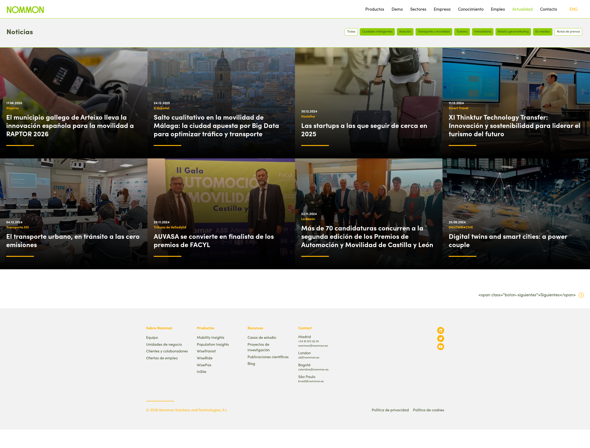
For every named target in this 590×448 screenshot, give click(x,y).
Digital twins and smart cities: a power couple (508, 240)
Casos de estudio (262, 337)
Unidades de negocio (164, 344)
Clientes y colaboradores (167, 350)
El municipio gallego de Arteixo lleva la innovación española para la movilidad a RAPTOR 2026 (70, 125)
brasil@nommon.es (311, 381)
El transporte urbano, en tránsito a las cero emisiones (73, 240)
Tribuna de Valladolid (170, 227)
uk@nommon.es (308, 357)
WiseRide (204, 357)
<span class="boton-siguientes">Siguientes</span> (527, 294)
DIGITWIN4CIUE (461, 227)
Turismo (462, 31)
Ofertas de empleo (162, 357)
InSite (201, 371)
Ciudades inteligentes (377, 31)
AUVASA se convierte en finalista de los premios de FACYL (214, 240)
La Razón (308, 218)
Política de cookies (428, 409)
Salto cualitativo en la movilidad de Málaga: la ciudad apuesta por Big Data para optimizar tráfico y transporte (216, 125)
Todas (351, 31)
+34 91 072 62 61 (308, 341)
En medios (542, 31)
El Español (161, 108)
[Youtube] (440, 346)
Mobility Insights (210, 337)
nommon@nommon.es (313, 345)
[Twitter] (440, 338)
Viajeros (12, 108)
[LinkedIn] (440, 330)
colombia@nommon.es (313, 369)
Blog (251, 363)
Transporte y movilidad (434, 31)
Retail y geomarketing (513, 31)
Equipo (152, 337)
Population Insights (213, 344)
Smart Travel (458, 108)
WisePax (204, 364)
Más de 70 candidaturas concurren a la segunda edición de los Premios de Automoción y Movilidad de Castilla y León (367, 236)
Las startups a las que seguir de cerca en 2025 (364, 129)
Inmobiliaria (482, 31)
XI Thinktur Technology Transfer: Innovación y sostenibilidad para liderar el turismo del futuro (514, 125)
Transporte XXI (17, 227)
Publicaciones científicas (268, 356)
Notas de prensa (568, 31)
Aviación (405, 31)
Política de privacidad (390, 409)
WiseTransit (206, 350)
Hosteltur (308, 116)
